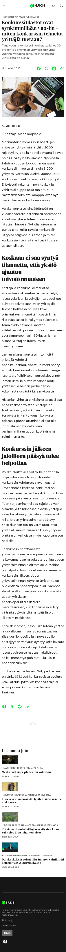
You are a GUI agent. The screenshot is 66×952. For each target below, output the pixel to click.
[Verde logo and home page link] (33, 6)
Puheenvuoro (32, 17)
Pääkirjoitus (9, 768)
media (40, 768)
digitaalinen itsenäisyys (40, 855)
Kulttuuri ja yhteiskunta (27, 795)
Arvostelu (46, 795)
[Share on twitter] (46, 68)
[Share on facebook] (39, 68)
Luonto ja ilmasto (26, 768)
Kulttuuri (8, 795)
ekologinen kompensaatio (45, 825)
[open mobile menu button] (4, 5)
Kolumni (7, 855)
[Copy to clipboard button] (61, 68)
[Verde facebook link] (5, 941)
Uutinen (7, 825)
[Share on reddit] (54, 68)
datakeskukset (19, 855)
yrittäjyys (20, 17)
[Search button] (53, 6)
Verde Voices (9, 925)
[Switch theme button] (61, 6)
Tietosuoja (7, 920)
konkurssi (8, 17)
